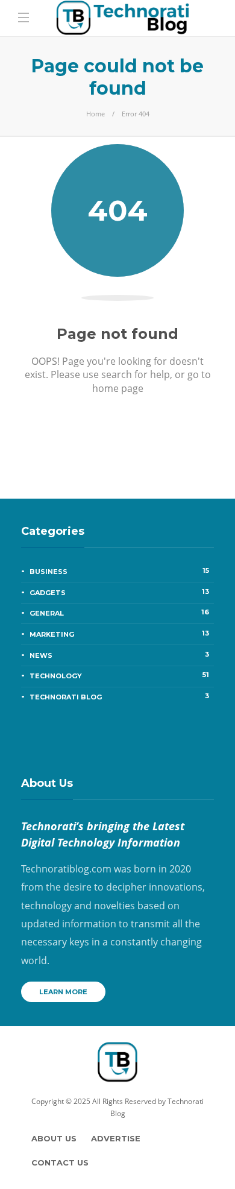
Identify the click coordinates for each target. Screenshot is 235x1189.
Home (95, 113)
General (119, 612)
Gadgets (119, 592)
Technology (119, 675)
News (119, 655)
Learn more (63, 992)
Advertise (115, 1138)
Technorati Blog (119, 696)
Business (119, 571)
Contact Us (60, 1162)
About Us (54, 1138)
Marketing (119, 634)
